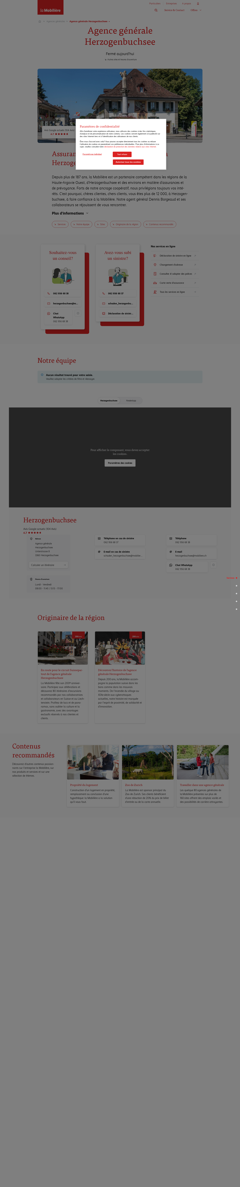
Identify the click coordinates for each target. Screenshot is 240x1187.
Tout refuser (122, 154)
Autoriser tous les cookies (128, 162)
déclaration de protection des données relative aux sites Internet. (130, 147)
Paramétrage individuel (92, 154)
